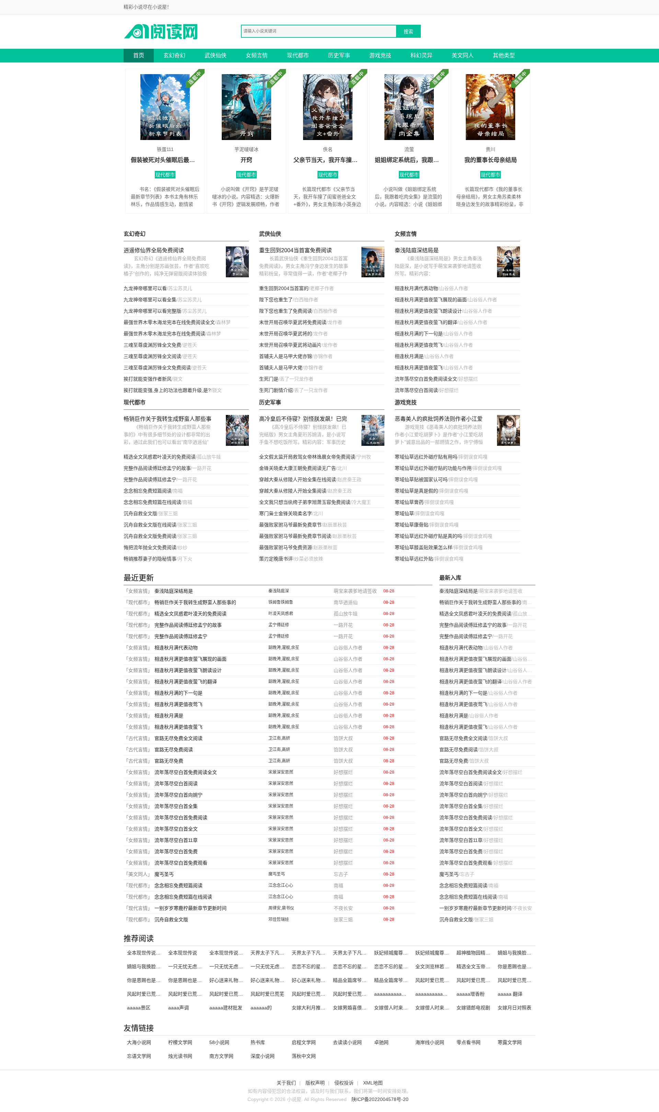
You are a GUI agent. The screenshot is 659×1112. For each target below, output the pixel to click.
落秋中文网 (304, 1056)
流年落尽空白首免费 (176, 851)
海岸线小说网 (429, 1042)
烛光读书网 (180, 1056)
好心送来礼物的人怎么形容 (279, 980)
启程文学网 (304, 1042)
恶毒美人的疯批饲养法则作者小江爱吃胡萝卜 (439, 419)
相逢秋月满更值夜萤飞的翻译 (426, 322)
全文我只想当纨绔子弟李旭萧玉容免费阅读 (304, 502)
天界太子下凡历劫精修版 (277, 952)
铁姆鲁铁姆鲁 (280, 602)
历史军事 (339, 55)
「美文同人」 (138, 874)
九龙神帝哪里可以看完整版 (152, 311)
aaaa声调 (178, 1007)
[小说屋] (161, 31)
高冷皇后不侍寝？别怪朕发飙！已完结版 (303, 419)
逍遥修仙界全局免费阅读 (154, 250)
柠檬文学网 (180, 1042)
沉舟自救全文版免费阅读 (150, 536)
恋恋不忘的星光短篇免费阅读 (405, 966)
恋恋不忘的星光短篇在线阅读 (364, 966)
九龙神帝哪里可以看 (145, 288)
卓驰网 (381, 1042)
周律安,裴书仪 (281, 908)
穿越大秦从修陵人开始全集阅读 (292, 491)
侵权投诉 (344, 1083)
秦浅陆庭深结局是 (417, 250)
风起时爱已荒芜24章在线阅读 (158, 994)
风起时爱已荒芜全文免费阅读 (199, 994)
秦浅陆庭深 (278, 591)
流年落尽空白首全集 (176, 806)
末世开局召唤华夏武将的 (285, 333)
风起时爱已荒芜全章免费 (441, 980)
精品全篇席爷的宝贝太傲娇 (403, 980)
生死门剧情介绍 (276, 390)
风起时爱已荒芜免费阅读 (359, 994)
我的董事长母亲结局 (490, 160)
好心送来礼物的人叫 (313, 980)
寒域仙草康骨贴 (411, 525)
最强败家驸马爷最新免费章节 (290, 525)
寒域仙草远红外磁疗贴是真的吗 (428, 536)
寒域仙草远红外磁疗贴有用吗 (426, 457)
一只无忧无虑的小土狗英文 (238, 966)
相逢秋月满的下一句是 (419, 333)
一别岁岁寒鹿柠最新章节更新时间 (190, 908)
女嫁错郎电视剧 (473, 1007)
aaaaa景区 (138, 1007)
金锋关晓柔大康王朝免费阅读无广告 (297, 468)
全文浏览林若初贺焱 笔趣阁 (444, 966)
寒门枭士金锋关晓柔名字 (285, 513)
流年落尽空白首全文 (176, 829)
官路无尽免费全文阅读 (178, 738)
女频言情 (257, 55)
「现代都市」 (138, 602)
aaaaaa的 (261, 1007)
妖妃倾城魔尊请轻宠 (395, 952)
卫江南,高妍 (279, 738)
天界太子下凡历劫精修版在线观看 (369, 952)
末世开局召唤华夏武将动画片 (290, 345)
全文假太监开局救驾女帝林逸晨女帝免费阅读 (307, 457)
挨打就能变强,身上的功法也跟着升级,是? (167, 390)
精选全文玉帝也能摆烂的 (482, 966)
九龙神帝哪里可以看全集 (150, 299)
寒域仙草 (404, 513)
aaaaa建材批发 (225, 1007)
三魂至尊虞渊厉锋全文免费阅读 (157, 367)
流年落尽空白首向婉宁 (178, 795)
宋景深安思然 (280, 772)
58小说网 (219, 1042)
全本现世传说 (182, 952)
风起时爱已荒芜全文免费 (235, 994)
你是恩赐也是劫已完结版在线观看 (204, 980)
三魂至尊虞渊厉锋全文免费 (152, 345)
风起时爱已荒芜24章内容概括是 (490, 980)
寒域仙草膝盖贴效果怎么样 (423, 547)
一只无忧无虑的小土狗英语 (197, 966)
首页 (138, 55)
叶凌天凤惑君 (280, 613)
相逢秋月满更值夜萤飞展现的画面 (431, 299)
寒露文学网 (510, 1042)
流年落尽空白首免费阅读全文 (426, 379)
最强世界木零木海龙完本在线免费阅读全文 (169, 322)
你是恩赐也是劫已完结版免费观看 (534, 966)
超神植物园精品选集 (478, 952)
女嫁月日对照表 (514, 1007)
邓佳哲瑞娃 (278, 919)
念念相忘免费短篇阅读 (148, 491)
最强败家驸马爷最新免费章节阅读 (295, 536)
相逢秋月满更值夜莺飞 (419, 345)
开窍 (246, 160)
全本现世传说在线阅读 (151, 952)
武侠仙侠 (216, 55)
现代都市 (298, 55)
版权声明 (315, 1083)
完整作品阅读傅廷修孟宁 (150, 479)
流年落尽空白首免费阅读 (180, 817)
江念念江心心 (280, 885)
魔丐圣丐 (164, 874)
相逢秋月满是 (409, 356)
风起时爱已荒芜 (267, 994)
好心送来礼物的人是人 (233, 980)
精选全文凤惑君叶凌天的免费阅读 (160, 457)
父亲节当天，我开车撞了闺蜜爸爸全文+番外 (327, 160)
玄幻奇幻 (174, 55)
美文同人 (463, 55)
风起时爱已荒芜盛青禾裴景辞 (529, 980)
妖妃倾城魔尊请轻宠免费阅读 (446, 952)
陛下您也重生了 (276, 299)
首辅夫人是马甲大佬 (280, 367)
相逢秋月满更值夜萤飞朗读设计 (428, 311)
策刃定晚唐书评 (276, 558)
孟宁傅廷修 (278, 625)
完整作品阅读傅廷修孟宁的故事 (157, 468)
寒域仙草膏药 (409, 502)
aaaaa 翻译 (510, 994)
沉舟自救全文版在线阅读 (150, 525)
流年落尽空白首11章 (176, 840)
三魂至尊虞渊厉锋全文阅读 (152, 356)
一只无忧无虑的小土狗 (275, 966)
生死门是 (268, 379)
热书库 (258, 1042)
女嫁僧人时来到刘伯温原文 (403, 1007)
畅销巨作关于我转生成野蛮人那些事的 (167, 419)
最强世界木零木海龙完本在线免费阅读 (164, 333)
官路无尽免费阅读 (173, 749)
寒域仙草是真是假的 (416, 491)
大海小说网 (139, 1042)
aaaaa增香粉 (470, 994)
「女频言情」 (138, 591)
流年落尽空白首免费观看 (180, 863)
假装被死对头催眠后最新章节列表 (165, 160)
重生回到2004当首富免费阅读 (295, 250)
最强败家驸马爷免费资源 (285, 547)
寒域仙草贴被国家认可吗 (421, 479)
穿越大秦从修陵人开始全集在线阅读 (297, 479)
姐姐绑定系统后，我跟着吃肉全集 (409, 160)
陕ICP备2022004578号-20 (379, 1099)
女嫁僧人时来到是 (434, 1007)
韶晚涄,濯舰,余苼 (283, 647)
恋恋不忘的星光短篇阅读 (318, 966)
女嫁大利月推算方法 (313, 1007)
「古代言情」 (138, 738)
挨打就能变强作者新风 (148, 379)
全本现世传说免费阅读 (233, 952)
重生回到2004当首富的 (284, 288)
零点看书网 (468, 1042)
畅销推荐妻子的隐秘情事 (150, 558)
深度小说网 (263, 1056)
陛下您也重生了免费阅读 (285, 311)
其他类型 (504, 55)
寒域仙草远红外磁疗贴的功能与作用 (433, 468)
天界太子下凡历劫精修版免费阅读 (328, 952)
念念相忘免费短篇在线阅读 (152, 502)
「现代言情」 (138, 908)
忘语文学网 (139, 1056)
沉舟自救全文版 (140, 513)
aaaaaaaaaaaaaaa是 (438, 994)
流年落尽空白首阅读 (416, 390)
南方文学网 (221, 1056)
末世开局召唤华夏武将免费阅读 (292, 322)
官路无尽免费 (168, 761)
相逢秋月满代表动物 (416, 288)
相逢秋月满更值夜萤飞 (419, 367)
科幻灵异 (421, 55)
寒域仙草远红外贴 (414, 558)
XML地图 (373, 1083)
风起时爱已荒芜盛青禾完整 (320, 994)
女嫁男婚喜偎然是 (352, 1007)
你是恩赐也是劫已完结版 (153, 980)
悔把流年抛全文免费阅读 (150, 547)
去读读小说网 (347, 1042)
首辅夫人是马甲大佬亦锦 (285, 356)
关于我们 (286, 1083)
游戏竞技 (380, 55)
